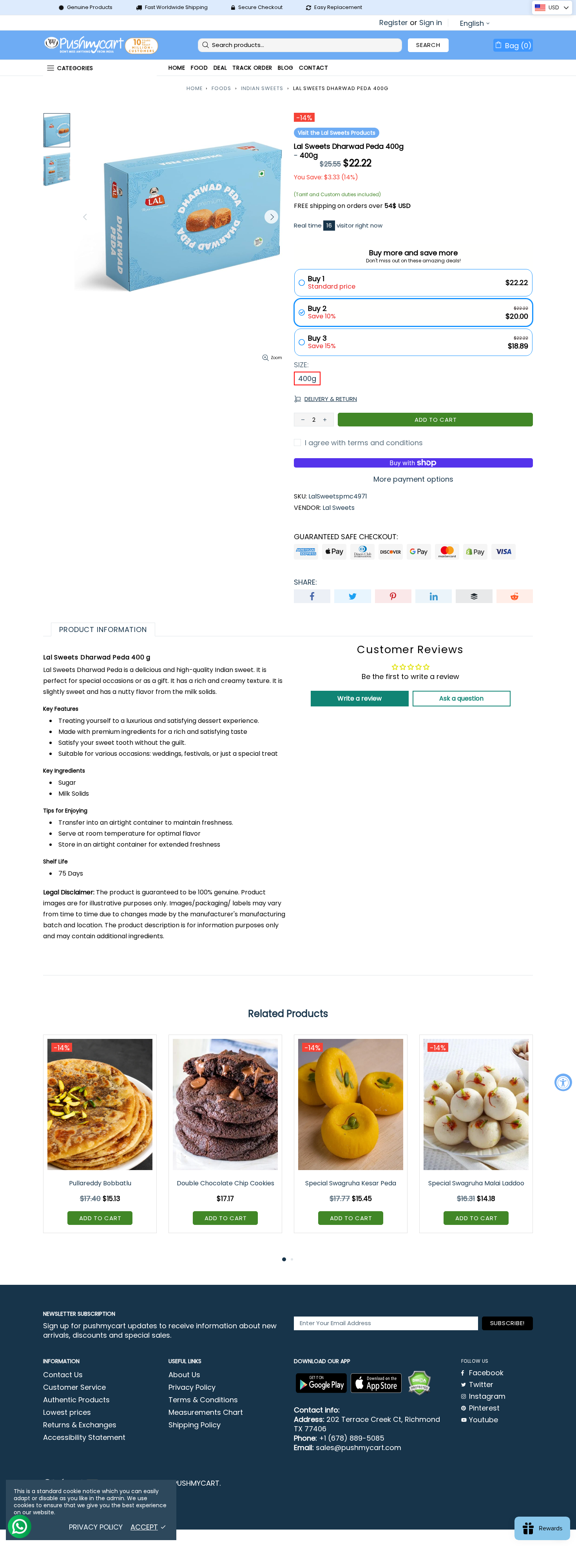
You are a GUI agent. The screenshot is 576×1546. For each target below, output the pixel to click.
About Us (184, 1375)
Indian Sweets (262, 88)
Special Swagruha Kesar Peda (350, 1183)
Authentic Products (76, 1400)
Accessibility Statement (84, 1437)
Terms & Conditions (203, 1400)
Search (428, 45)
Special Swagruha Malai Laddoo (476, 1183)
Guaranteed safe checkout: (346, 537)
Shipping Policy (194, 1425)
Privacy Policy (192, 1387)
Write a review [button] (359, 698)
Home (195, 88)
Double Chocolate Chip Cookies (225, 1183)
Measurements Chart (205, 1412)
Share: (305, 582)
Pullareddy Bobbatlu (100, 1183)
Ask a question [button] (461, 698)
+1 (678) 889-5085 (351, 1438)
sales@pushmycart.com (358, 1447)
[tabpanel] (100, 1140)
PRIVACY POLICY (96, 1527)
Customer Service (74, 1387)
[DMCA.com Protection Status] (419, 1383)
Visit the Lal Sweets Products (336, 133)
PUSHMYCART (102, 45)
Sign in (430, 22)
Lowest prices (67, 1412)
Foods (221, 88)
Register (393, 22)
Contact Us (63, 1375)
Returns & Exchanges (79, 1425)
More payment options (413, 479)
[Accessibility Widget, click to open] (563, 1082)
